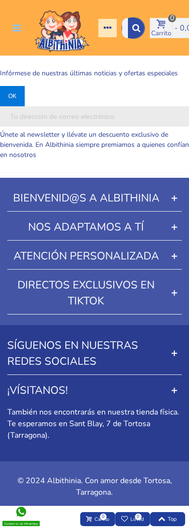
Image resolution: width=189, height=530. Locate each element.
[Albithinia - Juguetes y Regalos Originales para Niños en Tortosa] (62, 28)
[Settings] (107, 28)
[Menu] (16, 28)
